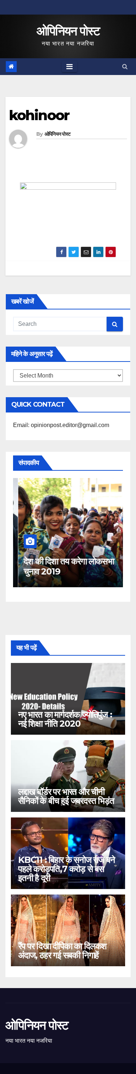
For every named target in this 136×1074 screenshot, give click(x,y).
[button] (125, 66)
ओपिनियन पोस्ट (68, 31)
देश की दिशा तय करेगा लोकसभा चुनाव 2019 (63, 566)
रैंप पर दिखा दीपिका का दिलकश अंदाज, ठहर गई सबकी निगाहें (62, 950)
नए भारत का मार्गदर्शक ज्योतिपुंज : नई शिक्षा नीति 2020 (65, 719)
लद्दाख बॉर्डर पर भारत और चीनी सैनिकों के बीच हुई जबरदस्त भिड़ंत (66, 796)
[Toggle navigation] (69, 66)
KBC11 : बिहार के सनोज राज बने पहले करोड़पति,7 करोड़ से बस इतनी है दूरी (66, 868)
